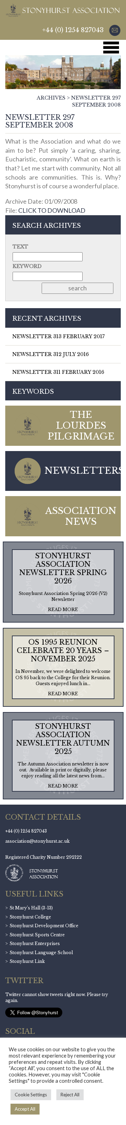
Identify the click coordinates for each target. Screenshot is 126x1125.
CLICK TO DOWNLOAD (51, 210)
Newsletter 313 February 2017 (58, 336)
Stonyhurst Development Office (43, 925)
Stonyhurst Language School (41, 952)
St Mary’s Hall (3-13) (31, 907)
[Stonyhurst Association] (62, 10)
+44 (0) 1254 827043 (73, 30)
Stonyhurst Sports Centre (37, 934)
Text (20, 247)
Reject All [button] (70, 1094)
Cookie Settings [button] (31, 1094)
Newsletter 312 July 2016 (50, 354)
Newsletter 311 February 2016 (58, 372)
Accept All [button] (25, 1109)
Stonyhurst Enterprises (34, 943)
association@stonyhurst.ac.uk (37, 841)
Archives (51, 98)
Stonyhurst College (30, 917)
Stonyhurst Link (27, 961)
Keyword (27, 266)
